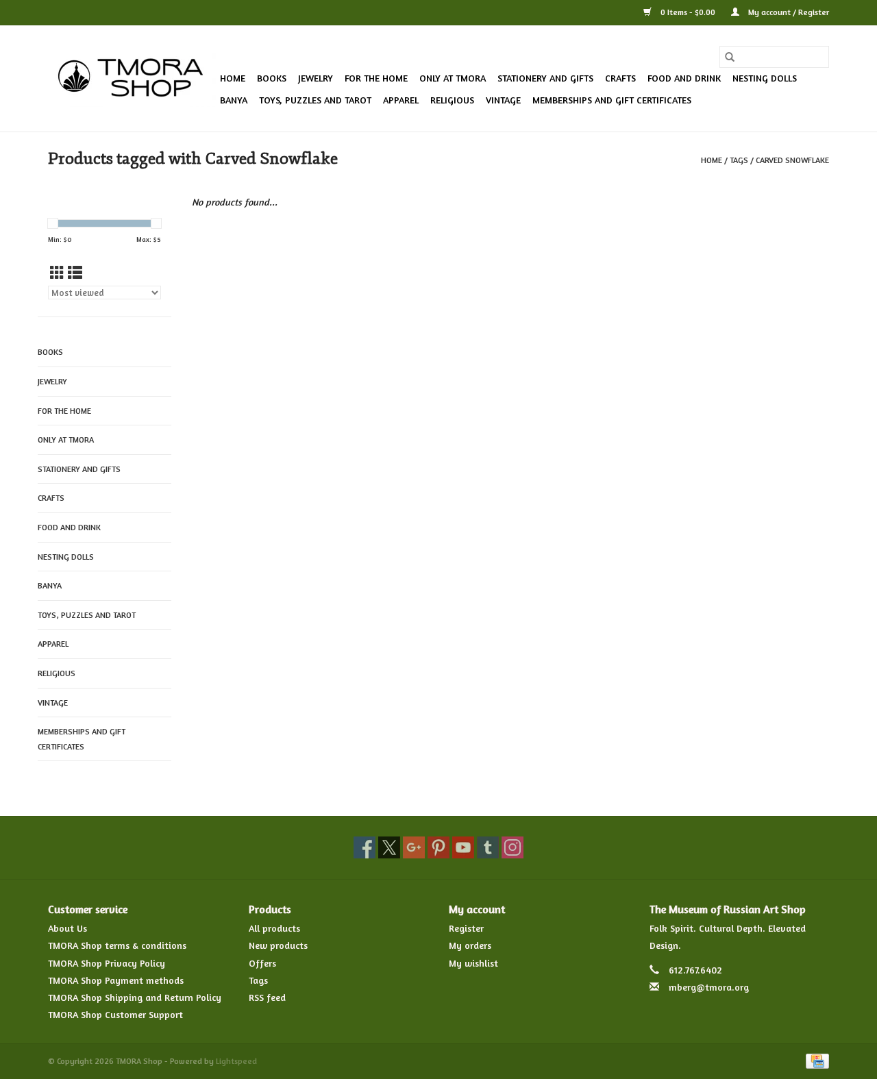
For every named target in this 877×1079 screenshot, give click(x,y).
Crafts (620, 78)
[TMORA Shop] (132, 79)
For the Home (376, 78)
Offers (262, 963)
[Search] (729, 57)
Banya (233, 100)
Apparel (401, 100)
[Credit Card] (815, 1060)
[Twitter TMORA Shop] (389, 847)
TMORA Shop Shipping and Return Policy (134, 997)
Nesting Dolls (764, 78)
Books (271, 78)
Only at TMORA (452, 78)
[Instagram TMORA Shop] (512, 847)
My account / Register (787, 12)
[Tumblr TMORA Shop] (488, 847)
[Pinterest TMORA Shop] (438, 847)
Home (232, 78)
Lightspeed (236, 1061)
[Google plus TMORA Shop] (414, 847)
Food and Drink (684, 78)
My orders (470, 945)
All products (274, 928)
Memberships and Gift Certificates (611, 100)
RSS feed (267, 997)
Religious (452, 100)
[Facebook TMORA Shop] (364, 847)
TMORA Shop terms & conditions (117, 945)
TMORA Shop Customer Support (115, 1014)
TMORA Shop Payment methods (116, 980)
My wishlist (473, 963)
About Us (67, 928)
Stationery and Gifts (545, 78)
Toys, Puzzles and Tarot (315, 100)
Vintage (503, 100)
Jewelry (315, 78)
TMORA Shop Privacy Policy (106, 963)
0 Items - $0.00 (687, 12)
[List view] (75, 273)
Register (466, 928)
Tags (739, 160)
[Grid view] (57, 273)
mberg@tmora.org (709, 987)
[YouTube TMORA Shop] (463, 847)
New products (278, 945)
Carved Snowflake (792, 160)
